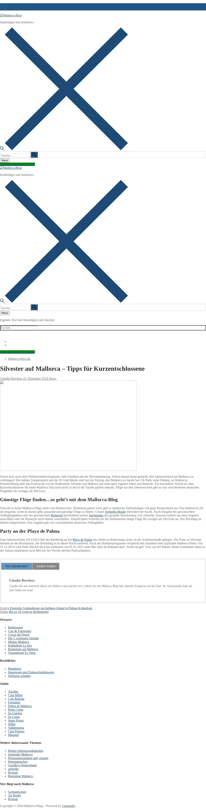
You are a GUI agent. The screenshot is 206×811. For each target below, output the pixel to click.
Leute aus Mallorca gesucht (17, 164)
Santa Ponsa (16, 720)
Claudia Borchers (11, 378)
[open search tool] (64, 149)
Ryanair (13, 772)
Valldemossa (16, 727)
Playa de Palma (82, 539)
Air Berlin (14, 795)
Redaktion (14, 668)
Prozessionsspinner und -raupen (28, 758)
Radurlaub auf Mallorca (23, 649)
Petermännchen (18, 761)
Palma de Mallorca (20, 706)
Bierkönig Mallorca (20, 776)
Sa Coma (14, 717)
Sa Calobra (15, 713)
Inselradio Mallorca (20, 754)
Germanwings (17, 792)
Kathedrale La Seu (20, 645)
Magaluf (13, 735)
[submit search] (34, 155)
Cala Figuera (16, 731)
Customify (68, 806)
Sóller (11, 724)
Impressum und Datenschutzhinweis (31, 672)
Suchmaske (96, 515)
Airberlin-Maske (115, 511)
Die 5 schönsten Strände (23, 638)
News (52, 378)
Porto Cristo (15, 709)
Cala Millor (15, 695)
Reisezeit (57, 515)
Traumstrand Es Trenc (22, 652)
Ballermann (15, 627)
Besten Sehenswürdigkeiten (25, 751)
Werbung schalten (19, 676)
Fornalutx (14, 702)
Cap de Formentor (19, 631)
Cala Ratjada (16, 698)
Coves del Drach (18, 634)
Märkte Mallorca (18, 642)
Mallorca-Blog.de (19, 358)
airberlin (13, 769)
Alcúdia (13, 691)
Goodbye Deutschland (22, 765)
